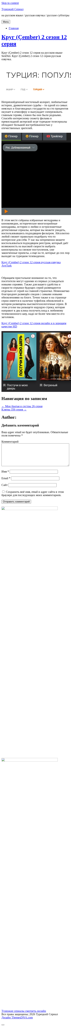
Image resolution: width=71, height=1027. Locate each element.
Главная (14, 28)
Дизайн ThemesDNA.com (17, 1017)
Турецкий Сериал (12, 9)
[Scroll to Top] (2, 1024)
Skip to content (10, 3)
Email (5, 478)
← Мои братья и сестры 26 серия (21, 406)
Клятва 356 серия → (14, 409)
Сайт (4, 484)
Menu (6, 21)
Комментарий (10, 441)
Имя (5, 471)
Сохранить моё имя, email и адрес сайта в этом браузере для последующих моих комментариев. (32, 493)
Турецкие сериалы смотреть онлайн (23, 1010)
